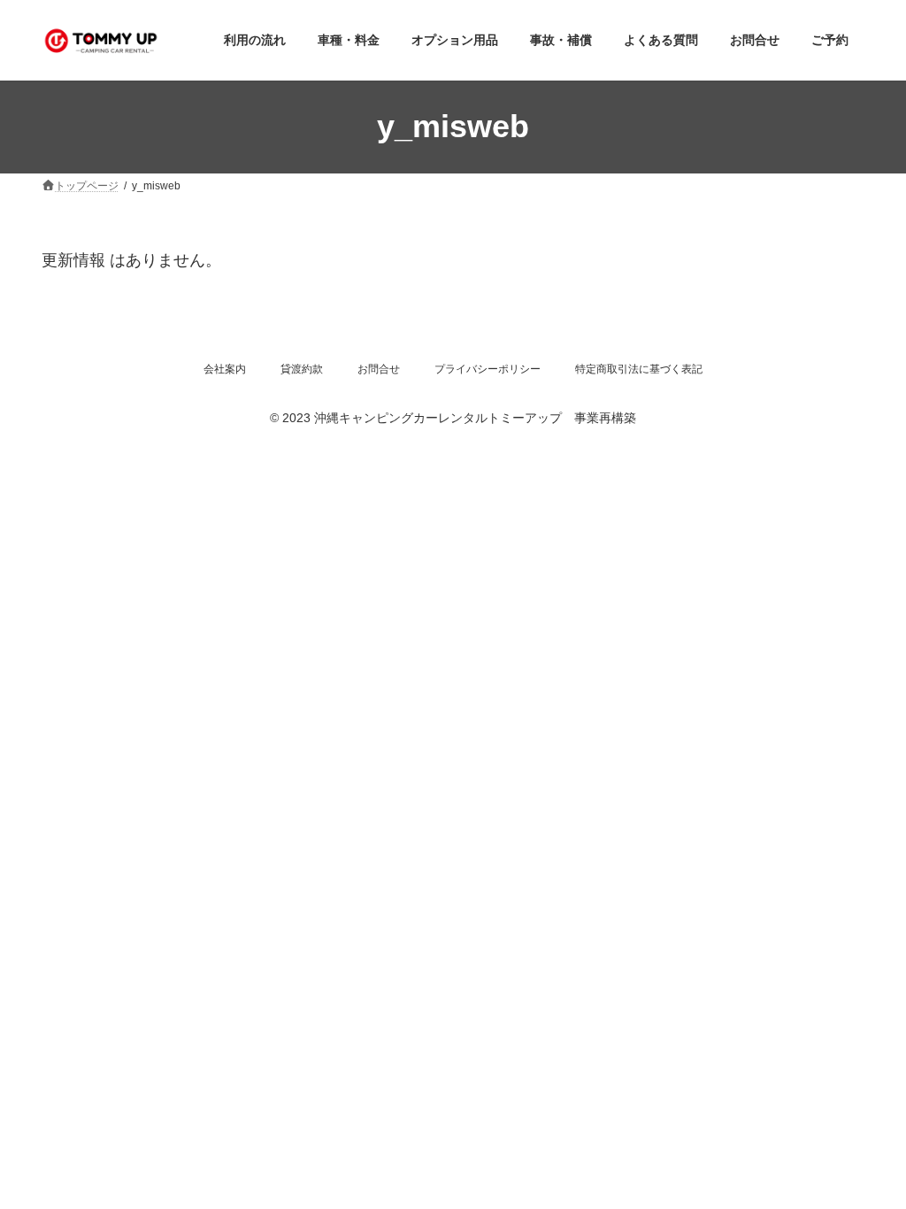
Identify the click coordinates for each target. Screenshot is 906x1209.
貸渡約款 (301, 369)
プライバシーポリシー (487, 369)
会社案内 (224, 369)
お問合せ (378, 369)
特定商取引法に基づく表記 (639, 369)
